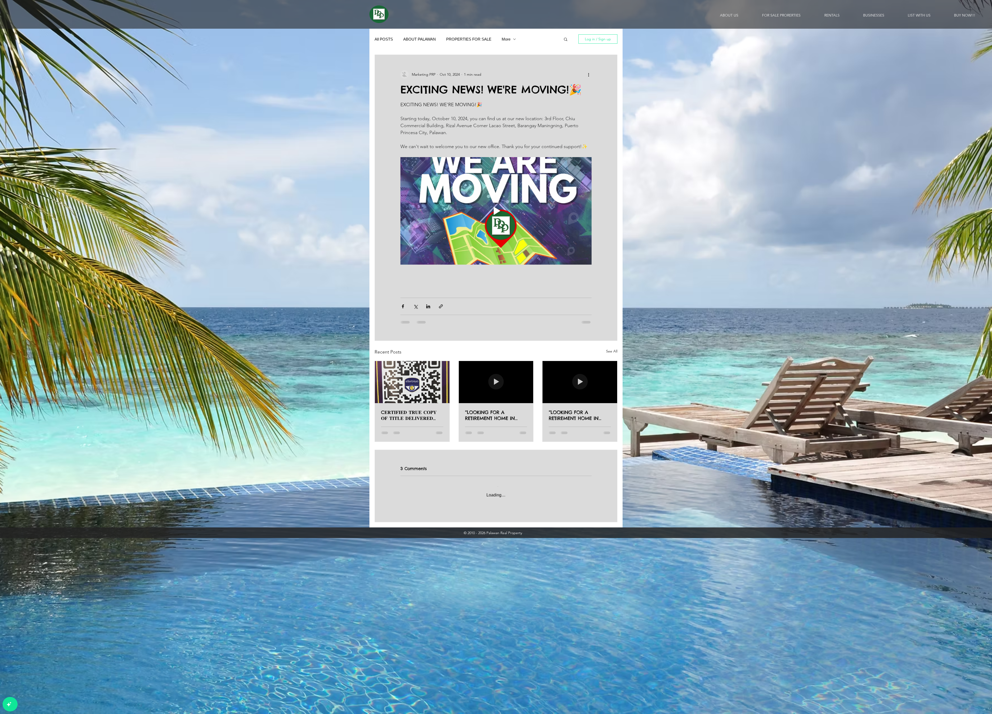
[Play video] (496, 211)
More (506, 39)
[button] (565, 39)
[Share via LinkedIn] (428, 306)
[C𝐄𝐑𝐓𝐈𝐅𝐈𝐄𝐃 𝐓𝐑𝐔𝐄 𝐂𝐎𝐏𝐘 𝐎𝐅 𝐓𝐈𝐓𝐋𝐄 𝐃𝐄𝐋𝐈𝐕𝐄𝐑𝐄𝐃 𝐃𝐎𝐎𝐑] (412, 382)
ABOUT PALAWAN (419, 39)
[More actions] (588, 74)
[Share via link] (440, 306)
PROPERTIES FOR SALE (468, 39)
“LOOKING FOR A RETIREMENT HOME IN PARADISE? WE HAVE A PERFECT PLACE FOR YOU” (494, 415)
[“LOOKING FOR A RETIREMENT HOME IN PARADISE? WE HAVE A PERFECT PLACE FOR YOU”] (496, 382)
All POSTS (384, 39)
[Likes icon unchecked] (416, 556)
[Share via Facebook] (402, 306)
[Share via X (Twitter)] (415, 306)
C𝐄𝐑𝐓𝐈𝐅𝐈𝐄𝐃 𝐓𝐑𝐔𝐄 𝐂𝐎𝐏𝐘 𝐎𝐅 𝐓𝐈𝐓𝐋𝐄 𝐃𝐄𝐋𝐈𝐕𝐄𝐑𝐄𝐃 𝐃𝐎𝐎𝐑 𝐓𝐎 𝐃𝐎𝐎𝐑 (409, 415)
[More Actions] (588, 521)
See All (611, 351)
